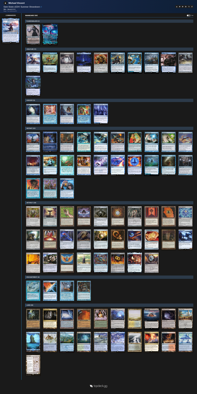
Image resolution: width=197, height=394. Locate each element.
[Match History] (188, 6)
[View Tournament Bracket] (41, 7)
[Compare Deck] (185, 6)
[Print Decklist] (182, 6)
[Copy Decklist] (179, 6)
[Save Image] (176, 6)
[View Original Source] (191, 6)
